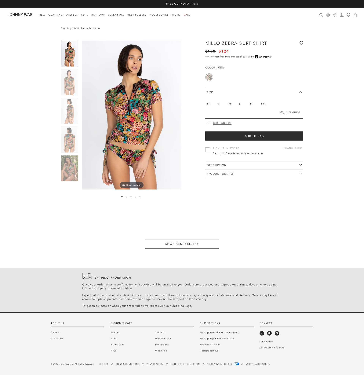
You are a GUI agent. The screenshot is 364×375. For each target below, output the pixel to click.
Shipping (160, 332)
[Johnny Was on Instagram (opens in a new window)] (269, 333)
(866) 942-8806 (276, 347)
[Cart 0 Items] (355, 15)
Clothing (66, 28)
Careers (55, 332)
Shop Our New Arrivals (182, 3)
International (162, 344)
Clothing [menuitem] (55, 14)
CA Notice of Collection (185, 364)
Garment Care (163, 338)
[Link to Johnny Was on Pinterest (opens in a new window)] (277, 333)
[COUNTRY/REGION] (328, 15)
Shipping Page (181, 305)
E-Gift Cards (117, 344)
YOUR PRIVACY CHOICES (220, 364)
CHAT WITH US (222, 123)
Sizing (114, 338)
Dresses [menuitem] (72, 14)
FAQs (113, 350)
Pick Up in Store (226, 148)
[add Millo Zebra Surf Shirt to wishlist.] (301, 43)
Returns (115, 332)
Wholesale (161, 350)
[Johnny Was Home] (20, 14)
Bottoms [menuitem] (98, 14)
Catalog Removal (209, 350)
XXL (263, 104)
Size (210, 92)
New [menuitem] (42, 14)
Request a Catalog (210, 344)
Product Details (220, 173)
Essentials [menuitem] (116, 14)
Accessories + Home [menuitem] (165, 14)
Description (217, 165)
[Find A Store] (335, 15)
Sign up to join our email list (216, 338)
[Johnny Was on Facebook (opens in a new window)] (262, 333)
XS (208, 104)
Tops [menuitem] (84, 14)
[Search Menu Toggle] (321, 15)
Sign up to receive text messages (219, 332)
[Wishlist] (348, 15)
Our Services (266, 341)
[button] (342, 15)
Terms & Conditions (127, 364)
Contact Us (57, 338)
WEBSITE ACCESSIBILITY (258, 364)
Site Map (103, 364)
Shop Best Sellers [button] (182, 244)
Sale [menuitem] (187, 14)
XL (251, 104)
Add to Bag (254, 136)
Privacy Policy (155, 364)
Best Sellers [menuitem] (137, 14)
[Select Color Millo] (209, 77)
